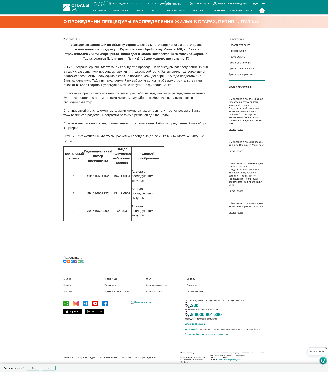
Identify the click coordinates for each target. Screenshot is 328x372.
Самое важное (121, 11)
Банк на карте (142, 302)
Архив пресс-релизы (241, 74)
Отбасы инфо (218, 11)
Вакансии (68, 291)
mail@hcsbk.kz (191, 328)
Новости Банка (237, 50)
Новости (67, 285)
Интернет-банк (111, 278)
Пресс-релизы (237, 56)
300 (194, 305)
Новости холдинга (239, 45)
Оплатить (198, 11)
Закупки (149, 278)
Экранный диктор (154, 291)
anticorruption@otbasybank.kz (231, 359)
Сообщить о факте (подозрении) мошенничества (206, 334)
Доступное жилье (176, 11)
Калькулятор (110, 285)
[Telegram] (82, 261)
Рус (255, 3)
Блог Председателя (145, 357)
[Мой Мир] (72, 261)
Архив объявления (240, 62)
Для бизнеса (99, 11)
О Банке (67, 278)
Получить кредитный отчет (117, 291)
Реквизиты (192, 285)
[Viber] (75, 261)
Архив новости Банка (241, 68)
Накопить (68, 357)
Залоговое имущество (156, 285)
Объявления (236, 39)
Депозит (140, 11)
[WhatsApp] (79, 261)
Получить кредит (86, 357)
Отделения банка (195, 291)
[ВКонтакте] (64, 261)
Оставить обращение (196, 323)
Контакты (191, 278)
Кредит (156, 11)
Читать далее (236, 129)
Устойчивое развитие (241, 11)
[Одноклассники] (68, 261)
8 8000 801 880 (206, 314)
